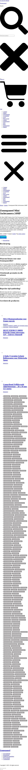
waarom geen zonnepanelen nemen (18, 533)
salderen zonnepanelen (16, 581)
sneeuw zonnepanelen (7, 577)
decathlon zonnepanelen (7, 694)
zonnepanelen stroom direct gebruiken (10, 412)
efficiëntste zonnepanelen (15, 684)
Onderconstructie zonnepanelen (9, 605)
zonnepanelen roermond (18, 418)
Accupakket (6, 116)
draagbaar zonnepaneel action (17, 692)
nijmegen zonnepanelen (18, 609)
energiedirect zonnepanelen (20, 672)
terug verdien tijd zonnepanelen (20, 557)
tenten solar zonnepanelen (8, 559)
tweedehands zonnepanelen (17, 547)
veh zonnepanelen (15, 543)
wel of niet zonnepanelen (8, 529)
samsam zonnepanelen (7, 579)
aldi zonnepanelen (16, 732)
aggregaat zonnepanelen (17, 734)
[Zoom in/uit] (0, 768)
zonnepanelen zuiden (7, 398)
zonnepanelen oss (6, 428)
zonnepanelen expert (7, 458)
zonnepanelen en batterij (19, 462)
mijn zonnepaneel (14, 617)
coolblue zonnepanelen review (18, 700)
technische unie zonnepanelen (18, 559)
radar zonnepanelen (15, 585)
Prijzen (3, 237)
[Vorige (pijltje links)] (0, 769)
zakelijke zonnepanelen (7, 525)
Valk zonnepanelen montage (8, 545)
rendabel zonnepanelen (17, 583)
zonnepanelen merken (7, 440)
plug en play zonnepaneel (18, 597)
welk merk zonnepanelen (23, 527)
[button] (14, 157)
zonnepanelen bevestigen (19, 478)
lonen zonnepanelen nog (15, 621)
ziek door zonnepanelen (7, 523)
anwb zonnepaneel (15, 728)
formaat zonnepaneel (7, 662)
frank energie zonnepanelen (8, 658)
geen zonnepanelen (17, 654)
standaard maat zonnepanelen (19, 569)
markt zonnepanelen (7, 619)
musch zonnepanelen (7, 613)
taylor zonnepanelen (7, 563)
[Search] (0, 78)
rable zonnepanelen (16, 587)
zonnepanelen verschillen (18, 404)
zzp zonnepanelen (6, 396)
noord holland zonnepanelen (8, 609)
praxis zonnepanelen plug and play (19, 591)
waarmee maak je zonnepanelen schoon (20, 535)
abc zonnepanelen (16, 742)
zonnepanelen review (16, 420)
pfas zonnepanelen (17, 601)
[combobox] (7, 36)
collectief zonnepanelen (16, 704)
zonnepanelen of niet (23, 432)
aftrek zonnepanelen (7, 736)
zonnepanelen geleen (15, 452)
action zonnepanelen (15, 736)
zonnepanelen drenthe (16, 466)
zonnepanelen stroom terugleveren (17, 410)
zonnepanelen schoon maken (8, 418)
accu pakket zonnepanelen (8, 742)
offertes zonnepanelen (19, 605)
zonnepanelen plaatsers (17, 424)
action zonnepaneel (23, 736)
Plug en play (6, 118)
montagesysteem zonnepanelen (17, 613)
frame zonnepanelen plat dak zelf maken (20, 658)
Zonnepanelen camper (17, 474)
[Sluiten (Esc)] (5, 768)
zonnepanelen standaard (7, 414)
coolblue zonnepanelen (7, 702)
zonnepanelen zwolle (22, 396)
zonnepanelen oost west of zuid (9, 430)
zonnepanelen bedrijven (20, 482)
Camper (5, 111)
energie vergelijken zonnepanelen (20, 674)
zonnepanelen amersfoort (17, 486)
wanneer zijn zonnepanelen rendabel (20, 531)
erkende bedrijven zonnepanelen (18, 668)
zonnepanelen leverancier (18, 444)
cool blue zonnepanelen (7, 704)
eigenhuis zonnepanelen (7, 682)
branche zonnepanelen (18, 716)
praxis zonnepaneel (15, 593)
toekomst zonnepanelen (16, 549)
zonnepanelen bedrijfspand (8, 484)
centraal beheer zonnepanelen (8, 706)
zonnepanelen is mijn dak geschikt (20, 448)
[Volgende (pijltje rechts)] (2, 769)
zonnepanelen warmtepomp (8, 402)
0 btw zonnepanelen (15, 746)
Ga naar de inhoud (4, 0)
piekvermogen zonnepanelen (8, 601)
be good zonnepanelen (7, 724)
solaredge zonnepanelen (16, 573)
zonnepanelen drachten (7, 468)
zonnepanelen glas (7, 452)
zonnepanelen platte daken (8, 424)
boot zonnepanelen (7, 718)
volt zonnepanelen (20, 537)
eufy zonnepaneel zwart (16, 664)
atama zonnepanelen (24, 726)
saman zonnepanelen (16, 579)
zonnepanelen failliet (16, 456)
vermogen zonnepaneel (7, 543)
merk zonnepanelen (22, 617)
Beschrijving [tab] (6, 240)
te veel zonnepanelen (18, 561)
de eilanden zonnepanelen (16, 696)
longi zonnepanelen (7, 621)
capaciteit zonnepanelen (7, 708)
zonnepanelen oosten (14, 428)
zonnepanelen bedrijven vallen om (9, 482)
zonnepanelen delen (15, 470)
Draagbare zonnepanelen (7, 692)
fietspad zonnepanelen (7, 664)
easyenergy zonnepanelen (17, 686)
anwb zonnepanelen (7, 728)
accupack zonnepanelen (7, 740)
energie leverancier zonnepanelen (9, 676)
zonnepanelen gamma (16, 454)
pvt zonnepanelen (6, 589)
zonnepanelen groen (23, 450)
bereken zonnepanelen (15, 720)
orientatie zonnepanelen (17, 603)
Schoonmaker (6, 114)
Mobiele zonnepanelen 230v (20, 615)
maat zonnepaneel (22, 619)
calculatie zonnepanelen (15, 710)
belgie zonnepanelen (23, 720)
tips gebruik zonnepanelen (16, 551)
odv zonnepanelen (7, 607)
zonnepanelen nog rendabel (16, 434)
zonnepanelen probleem (7, 422)
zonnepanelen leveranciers (8, 444)
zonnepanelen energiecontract (16, 458)
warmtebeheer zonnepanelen (8, 531)
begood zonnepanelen (7, 722)
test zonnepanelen (16, 555)
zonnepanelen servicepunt (17, 414)
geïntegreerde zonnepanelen (8, 654)
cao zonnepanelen (6, 710)
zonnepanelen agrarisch (18, 488)
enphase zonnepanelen (7, 670)
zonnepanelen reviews (7, 420)
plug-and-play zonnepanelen (8, 597)
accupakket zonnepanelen (18, 738)
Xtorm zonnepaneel (7, 527)
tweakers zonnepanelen (7, 549)
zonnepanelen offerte (15, 432)
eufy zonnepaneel (6, 666)
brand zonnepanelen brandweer (8, 716)
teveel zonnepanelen (15, 553)
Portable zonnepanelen (17, 595)
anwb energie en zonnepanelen (18, 730)
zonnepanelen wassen (18, 400)
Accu (4, 117)
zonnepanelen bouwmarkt (16, 476)
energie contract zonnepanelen (8, 678)
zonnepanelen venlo (7, 406)
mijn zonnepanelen (7, 617)
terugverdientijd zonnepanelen (8, 557)
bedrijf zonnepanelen (16, 722)
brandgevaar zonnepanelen (16, 714)
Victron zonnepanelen (15, 539)
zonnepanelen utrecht (23, 406)
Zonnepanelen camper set (8, 474)
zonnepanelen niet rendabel (8, 436)
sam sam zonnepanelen (7, 581)
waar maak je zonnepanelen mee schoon (10, 537)
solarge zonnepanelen (7, 573)
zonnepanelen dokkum (16, 468)
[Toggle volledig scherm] (2, 768)
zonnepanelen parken (16, 426)
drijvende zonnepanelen (7, 690)
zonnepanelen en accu (7, 464)
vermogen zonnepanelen (18, 541)
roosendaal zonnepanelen (8, 583)
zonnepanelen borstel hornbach (8, 478)
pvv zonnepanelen (23, 587)
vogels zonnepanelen (7, 539)
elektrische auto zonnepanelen (22, 680)
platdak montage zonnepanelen (17, 599)
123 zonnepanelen (7, 746)
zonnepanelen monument (18, 436)
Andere (5, 120)
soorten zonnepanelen (17, 571)
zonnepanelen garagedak (7, 454)
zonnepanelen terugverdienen (18, 408)
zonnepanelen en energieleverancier (9, 460)
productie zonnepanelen (22, 589)
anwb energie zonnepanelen (8, 730)
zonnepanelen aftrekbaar (16, 490)
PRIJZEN (5, 324)
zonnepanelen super (7, 410)
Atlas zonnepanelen (16, 726)
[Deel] (3, 768)
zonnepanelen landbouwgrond (8, 448)
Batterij (5, 127)
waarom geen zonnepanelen (8, 535)
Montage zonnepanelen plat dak (9, 615)
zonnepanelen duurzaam (16, 464)
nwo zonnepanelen (14, 607)
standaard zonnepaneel (15, 567)
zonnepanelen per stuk (7, 426)
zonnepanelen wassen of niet (8, 400)
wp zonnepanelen (14, 527)
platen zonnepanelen (7, 599)
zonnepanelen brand (7, 476)
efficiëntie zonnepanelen (7, 686)
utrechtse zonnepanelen (7, 547)
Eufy (4, 123)
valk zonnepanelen (17, 545)
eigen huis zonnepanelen (17, 682)
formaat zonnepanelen (16, 660)
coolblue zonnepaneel (16, 702)
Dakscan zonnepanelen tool (8, 698)
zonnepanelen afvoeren (7, 490)
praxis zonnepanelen (7, 593)
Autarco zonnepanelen (7, 726)
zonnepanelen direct (7, 470)
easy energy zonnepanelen (8, 688)
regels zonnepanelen (7, 585)
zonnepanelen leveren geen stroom (17, 442)
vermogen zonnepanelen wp (8, 541)
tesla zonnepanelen (23, 555)
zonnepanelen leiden (7, 446)
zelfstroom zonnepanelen (17, 523)
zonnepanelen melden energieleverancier (19, 440)
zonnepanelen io (6, 450)
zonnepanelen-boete (14, 396)
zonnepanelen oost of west (19, 430)
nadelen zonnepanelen (16, 611)
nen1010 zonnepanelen (7, 611)
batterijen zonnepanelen (16, 724)
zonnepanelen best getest (8, 480)
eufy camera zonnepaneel (8, 668)
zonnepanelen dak (22, 470)
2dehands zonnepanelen (17, 744)
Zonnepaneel (3, 3)
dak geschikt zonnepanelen (8, 700)
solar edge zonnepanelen (7, 575)
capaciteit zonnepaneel (16, 708)
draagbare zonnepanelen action (17, 690)
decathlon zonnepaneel (16, 694)
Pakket (4, 113)
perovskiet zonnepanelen (8, 603)
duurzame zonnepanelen (17, 688)
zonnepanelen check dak (7, 472)
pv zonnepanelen (13, 589)
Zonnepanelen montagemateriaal (9, 438)
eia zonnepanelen (6, 684)
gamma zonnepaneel (7, 656)
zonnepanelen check (16, 472)
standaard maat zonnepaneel (8, 571)
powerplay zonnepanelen (8, 595)
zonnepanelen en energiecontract (21, 460)
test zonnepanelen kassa (7, 555)
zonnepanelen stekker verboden (22, 412)
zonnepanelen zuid (15, 398)
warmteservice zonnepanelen (18, 529)
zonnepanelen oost (7, 432)
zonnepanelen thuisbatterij (8, 408)
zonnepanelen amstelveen (8, 486)
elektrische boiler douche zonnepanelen (10, 680)
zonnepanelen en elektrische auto (9, 462)
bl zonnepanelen (22, 718)
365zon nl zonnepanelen (7, 744)
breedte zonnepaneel (7, 714)
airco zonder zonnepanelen (8, 734)
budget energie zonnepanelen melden (9, 712)
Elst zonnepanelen (18, 678)
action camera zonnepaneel (8, 738)
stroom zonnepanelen (16, 565)
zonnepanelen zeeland (23, 398)
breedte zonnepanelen (20, 712)
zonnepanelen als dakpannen (8, 488)
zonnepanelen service (7, 416)
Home (1, 205)
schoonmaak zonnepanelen (17, 577)
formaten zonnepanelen (7, 660)
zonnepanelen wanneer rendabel (19, 402)
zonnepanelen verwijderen (8, 404)
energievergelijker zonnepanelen (18, 670)
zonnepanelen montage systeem (20, 438)
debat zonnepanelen (7, 696)
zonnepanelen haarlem (14, 450)
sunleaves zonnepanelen (7, 565)
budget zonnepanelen (24, 710)
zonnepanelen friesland (7, 456)
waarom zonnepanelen (7, 533)
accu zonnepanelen (16, 740)
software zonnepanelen (16, 575)
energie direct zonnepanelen (20, 676)
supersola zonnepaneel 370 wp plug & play (18, 563)
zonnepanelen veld (15, 406)
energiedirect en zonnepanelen (8, 674)
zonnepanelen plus (16, 422)
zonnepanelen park (24, 426)
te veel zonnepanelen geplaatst (8, 561)
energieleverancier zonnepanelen (9, 672)
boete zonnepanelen (15, 718)
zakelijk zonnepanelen (16, 525)
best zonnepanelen (7, 720)
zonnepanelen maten (7, 442)
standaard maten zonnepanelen (8, 569)
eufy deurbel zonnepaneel (15, 666)
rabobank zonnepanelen (7, 587)
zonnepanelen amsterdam (18, 484)
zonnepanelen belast (17, 480)
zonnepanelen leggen (15, 446)
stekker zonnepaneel (7, 567)
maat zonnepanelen (15, 619)
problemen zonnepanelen (8, 591)
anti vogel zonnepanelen (7, 732)
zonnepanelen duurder (7, 466)
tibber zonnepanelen (7, 553)
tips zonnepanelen (7, 551)
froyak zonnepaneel (15, 656)
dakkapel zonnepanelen (17, 698)
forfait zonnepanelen (15, 662)
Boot (4, 124)
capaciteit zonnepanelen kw (19, 706)
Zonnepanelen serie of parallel (17, 416)
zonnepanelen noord (7, 434)
